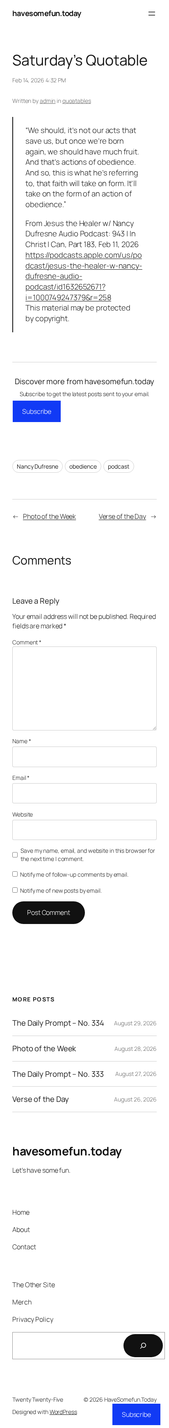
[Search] (143, 1345)
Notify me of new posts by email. (61, 890)
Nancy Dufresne (37, 466)
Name (21, 741)
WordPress (63, 1412)
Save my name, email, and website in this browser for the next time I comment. (88, 855)
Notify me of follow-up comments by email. (74, 874)
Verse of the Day (122, 516)
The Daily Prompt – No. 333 (57, 1074)
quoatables (76, 101)
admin (48, 101)
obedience (82, 466)
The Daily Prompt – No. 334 (58, 1023)
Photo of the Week (49, 516)
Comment (26, 642)
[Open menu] (152, 14)
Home (21, 1212)
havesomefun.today (46, 13)
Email (21, 778)
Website (22, 814)
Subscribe (36, 411)
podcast (118, 466)
